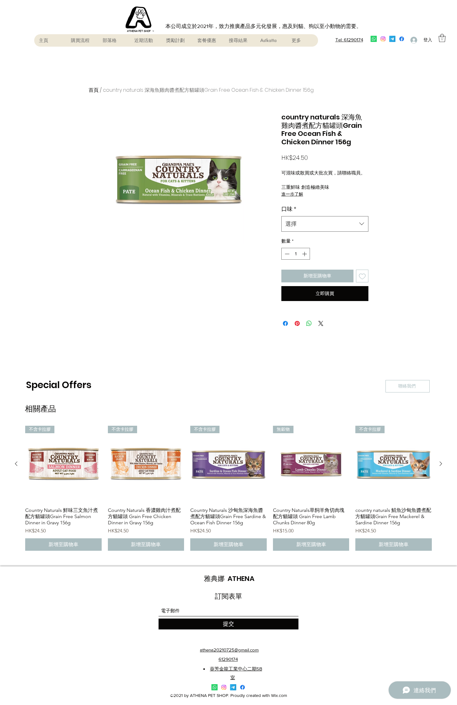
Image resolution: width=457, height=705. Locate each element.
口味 (288, 209)
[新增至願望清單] (362, 276)
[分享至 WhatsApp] (309, 323)
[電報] (392, 39)
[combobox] (324, 224)
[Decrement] (286, 254)
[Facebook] (402, 39)
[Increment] (305, 254)
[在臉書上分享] (285, 323)
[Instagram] (383, 39)
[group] (228, 488)
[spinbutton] (296, 254)
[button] (442, 38)
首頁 (94, 90)
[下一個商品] (441, 463)
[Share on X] (321, 323)
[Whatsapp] (374, 39)
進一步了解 (292, 194)
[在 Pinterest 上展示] (297, 323)
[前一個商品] (16, 463)
